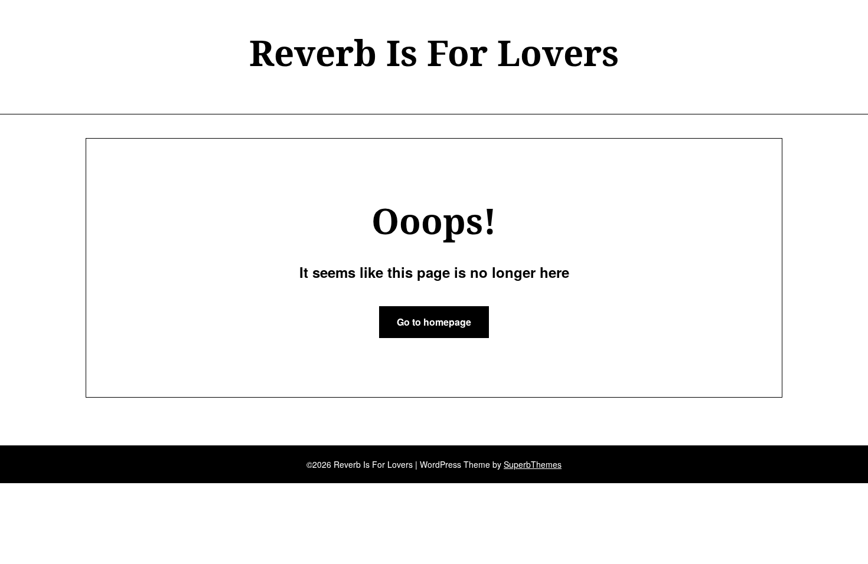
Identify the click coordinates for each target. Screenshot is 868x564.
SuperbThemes (533, 464)
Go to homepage (434, 322)
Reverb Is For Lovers (434, 52)
